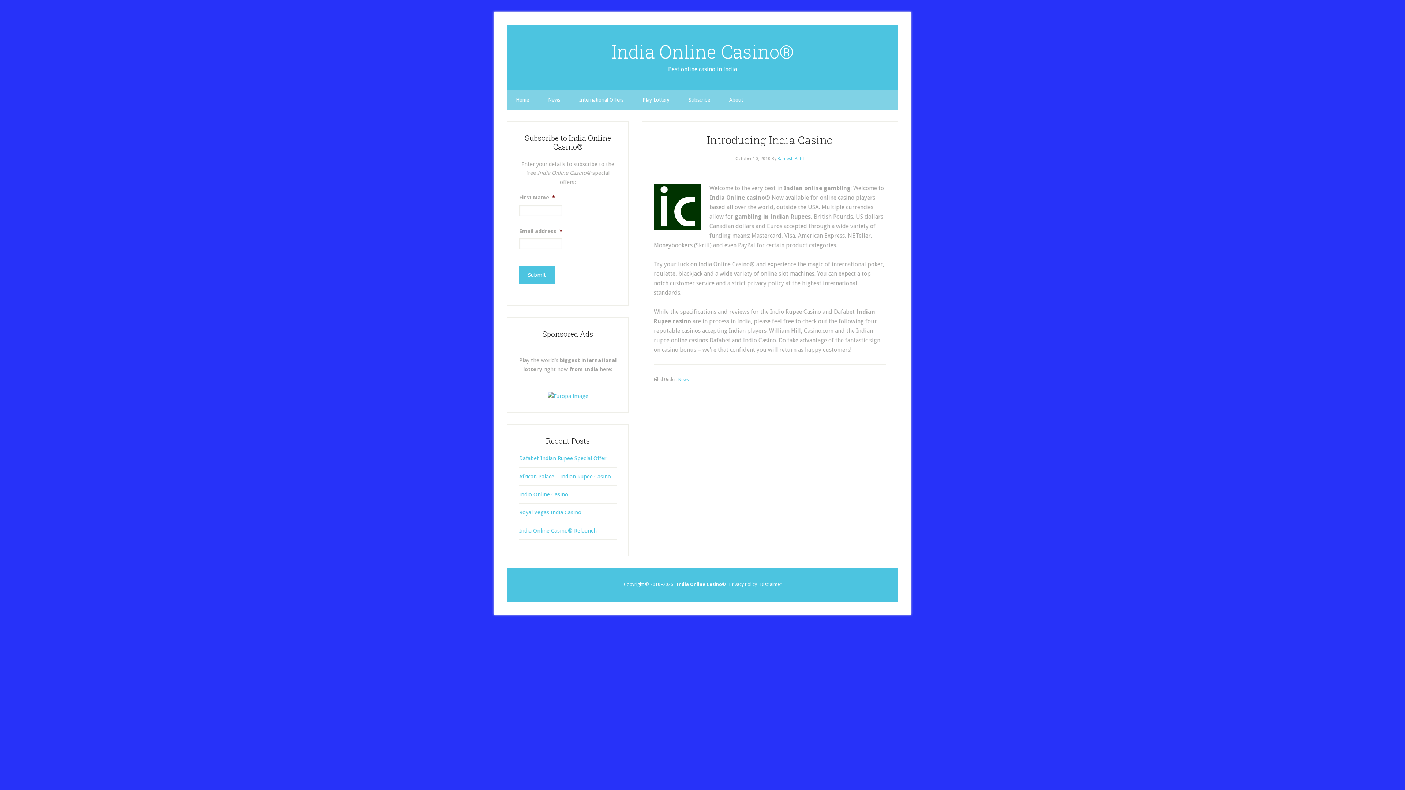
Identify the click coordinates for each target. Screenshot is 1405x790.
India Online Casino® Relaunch (558, 530)
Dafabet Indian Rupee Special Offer (562, 458)
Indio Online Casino (543, 494)
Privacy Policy (743, 584)
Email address (540, 231)
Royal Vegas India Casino (550, 512)
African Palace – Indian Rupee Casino (565, 476)
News (683, 379)
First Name (537, 197)
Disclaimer (771, 584)
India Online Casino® (702, 52)
